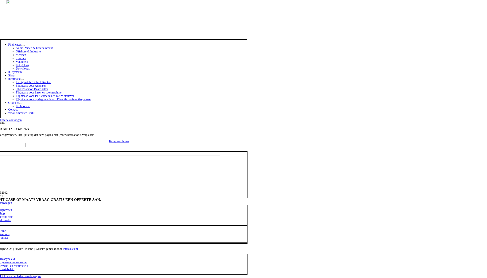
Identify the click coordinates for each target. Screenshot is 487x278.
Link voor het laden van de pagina (20, 276)
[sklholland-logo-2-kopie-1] (123, 2)
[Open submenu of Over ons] (20, 103)
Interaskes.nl (70, 248)
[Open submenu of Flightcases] (23, 45)
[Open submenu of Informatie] (22, 79)
